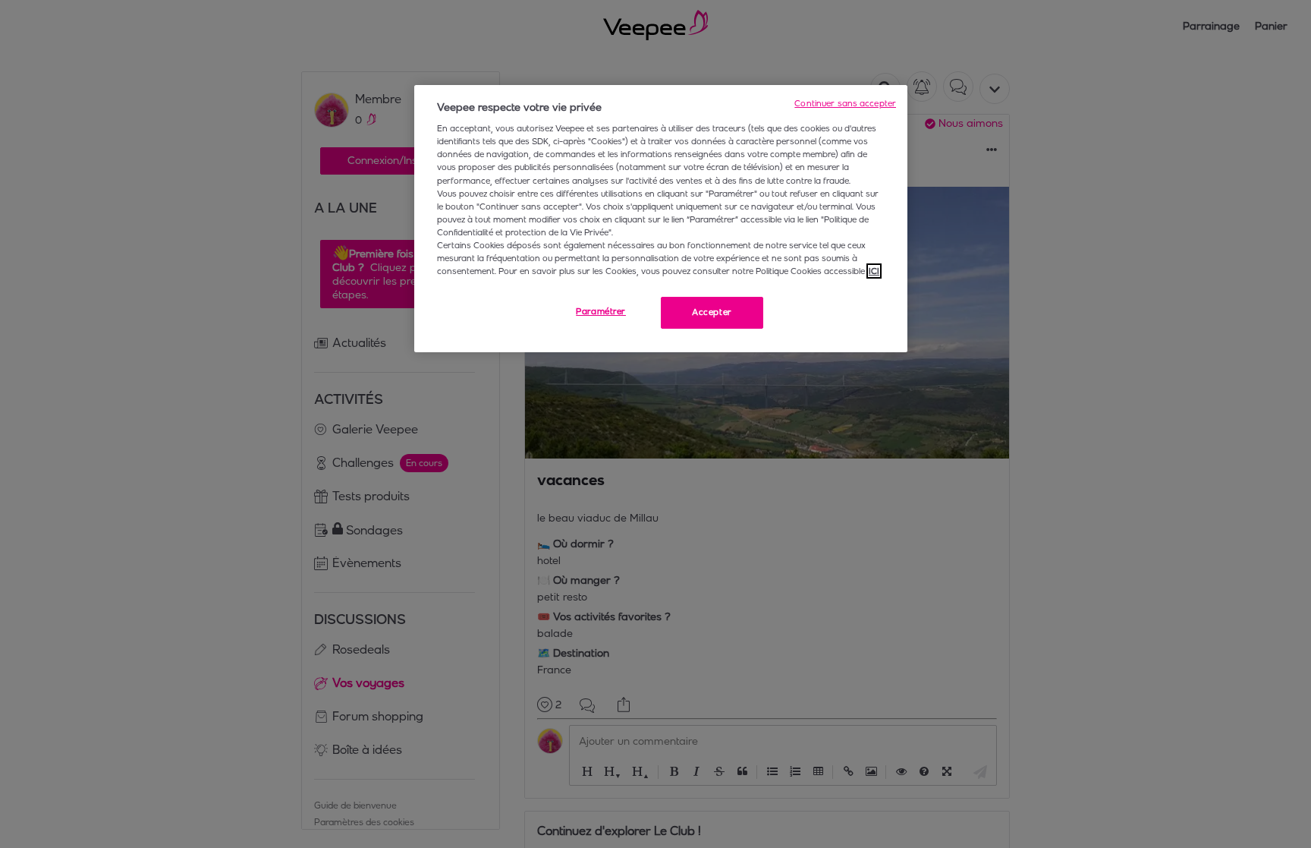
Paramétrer (601, 311)
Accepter (712, 312)
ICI (874, 271)
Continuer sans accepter (845, 103)
